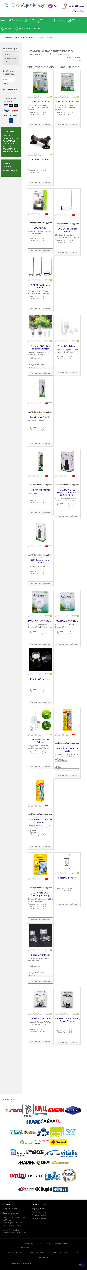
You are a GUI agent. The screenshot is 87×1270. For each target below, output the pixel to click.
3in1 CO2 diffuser (40, 101)
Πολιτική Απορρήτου (39, 1215)
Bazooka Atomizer (40, 159)
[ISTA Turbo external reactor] (40, 532)
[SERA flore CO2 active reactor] (67, 720)
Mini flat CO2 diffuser (40, 679)
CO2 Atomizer (40, 228)
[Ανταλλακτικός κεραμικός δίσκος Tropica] (67, 999)
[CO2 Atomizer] (40, 200)
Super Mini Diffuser (40, 955)
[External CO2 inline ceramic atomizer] (40, 326)
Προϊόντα (68, 1252)
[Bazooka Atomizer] (40, 140)
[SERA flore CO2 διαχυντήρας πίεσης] (40, 864)
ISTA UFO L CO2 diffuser (40, 621)
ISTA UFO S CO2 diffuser (67, 621)
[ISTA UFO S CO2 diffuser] (67, 602)
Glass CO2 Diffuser (67, 346)
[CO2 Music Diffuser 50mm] (40, 267)
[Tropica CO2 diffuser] (40, 999)
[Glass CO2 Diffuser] (67, 326)
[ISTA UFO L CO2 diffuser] (40, 602)
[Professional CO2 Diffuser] (40, 720)
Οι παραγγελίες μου (11, 60)
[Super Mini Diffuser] (40, 935)
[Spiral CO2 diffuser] (67, 861)
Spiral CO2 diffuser (67, 878)
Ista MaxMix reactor (40, 490)
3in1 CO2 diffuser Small (67, 101)
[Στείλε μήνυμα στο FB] (50, 6)
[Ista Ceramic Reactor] (40, 389)
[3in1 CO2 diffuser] (40, 82)
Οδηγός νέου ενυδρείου (37, 1252)
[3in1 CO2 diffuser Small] (67, 82)
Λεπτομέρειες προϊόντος (40, 124)
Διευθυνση (79, 1252)
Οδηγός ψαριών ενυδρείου (16, 1252)
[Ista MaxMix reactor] (40, 461)
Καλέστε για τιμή (35, 358)
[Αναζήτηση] (5, 83)
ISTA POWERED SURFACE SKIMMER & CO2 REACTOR (67, 492)
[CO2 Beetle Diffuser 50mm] (67, 200)
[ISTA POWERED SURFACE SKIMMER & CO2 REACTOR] (67, 461)
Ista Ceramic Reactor (40, 417)
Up (82, 1264)
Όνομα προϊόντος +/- (35, 54)
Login (9, 54)
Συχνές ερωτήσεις (38, 1209)
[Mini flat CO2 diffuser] (40, 659)
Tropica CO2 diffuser (40, 1018)
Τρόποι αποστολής (39, 1212)
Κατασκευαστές (55, 1252)
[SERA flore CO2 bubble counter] (40, 791)
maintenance (43, 1257)
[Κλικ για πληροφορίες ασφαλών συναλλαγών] (7, 111)
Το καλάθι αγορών (61, 1243)
